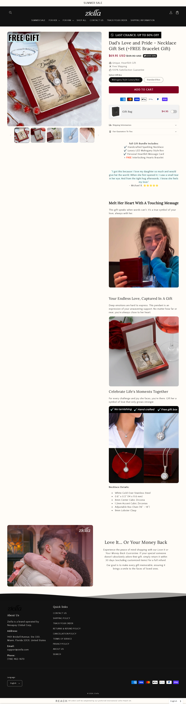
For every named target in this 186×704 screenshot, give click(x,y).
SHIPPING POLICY (61, 618)
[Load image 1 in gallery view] (21, 135)
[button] (10, 12)
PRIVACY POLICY (61, 644)
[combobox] (176, 701)
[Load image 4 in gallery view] (70, 135)
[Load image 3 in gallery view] (54, 135)
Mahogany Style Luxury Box (125, 80)
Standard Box (153, 80)
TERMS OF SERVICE (62, 639)
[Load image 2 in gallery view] (38, 135)
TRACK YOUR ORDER (63, 623)
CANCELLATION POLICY (64, 634)
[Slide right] (98, 135)
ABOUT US (58, 649)
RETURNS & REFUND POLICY (67, 629)
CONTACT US (60, 613)
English (13, 683)
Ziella (96, 693)
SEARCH (57, 654)
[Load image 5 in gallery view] (87, 135)
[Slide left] (10, 135)
